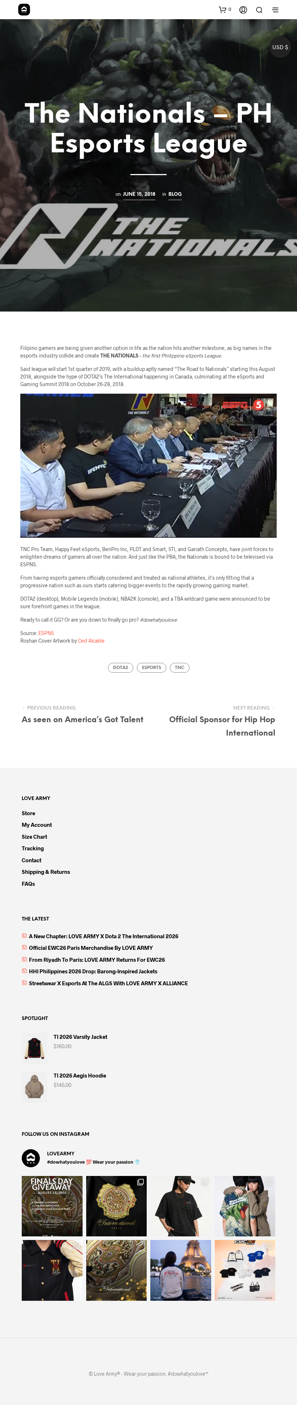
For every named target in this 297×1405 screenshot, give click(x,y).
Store (28, 813)
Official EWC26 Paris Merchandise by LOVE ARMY (91, 947)
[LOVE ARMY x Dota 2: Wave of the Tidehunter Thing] (245, 1206)
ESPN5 (46, 633)
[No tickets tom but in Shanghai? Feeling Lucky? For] (52, 1206)
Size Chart (34, 836)
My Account (37, 824)
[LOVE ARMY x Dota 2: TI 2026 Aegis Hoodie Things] (116, 1206)
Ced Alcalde (91, 641)
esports (151, 667)
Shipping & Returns (46, 871)
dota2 (120, 667)
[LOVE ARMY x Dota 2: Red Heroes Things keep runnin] (180, 1206)
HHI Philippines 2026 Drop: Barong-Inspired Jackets (93, 971)
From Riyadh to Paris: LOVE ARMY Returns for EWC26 (97, 959)
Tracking (33, 848)
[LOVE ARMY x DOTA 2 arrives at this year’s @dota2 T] (116, 1270)
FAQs (28, 883)
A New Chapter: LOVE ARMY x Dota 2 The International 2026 (103, 936)
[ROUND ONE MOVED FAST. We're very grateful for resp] (180, 1270)
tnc (179, 667)
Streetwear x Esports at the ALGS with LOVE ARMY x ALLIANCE (108, 983)
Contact (31, 860)
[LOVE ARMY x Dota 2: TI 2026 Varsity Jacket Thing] (52, 1270)
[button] (225, 9)
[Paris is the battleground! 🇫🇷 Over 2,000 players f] (245, 1270)
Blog (175, 194)
